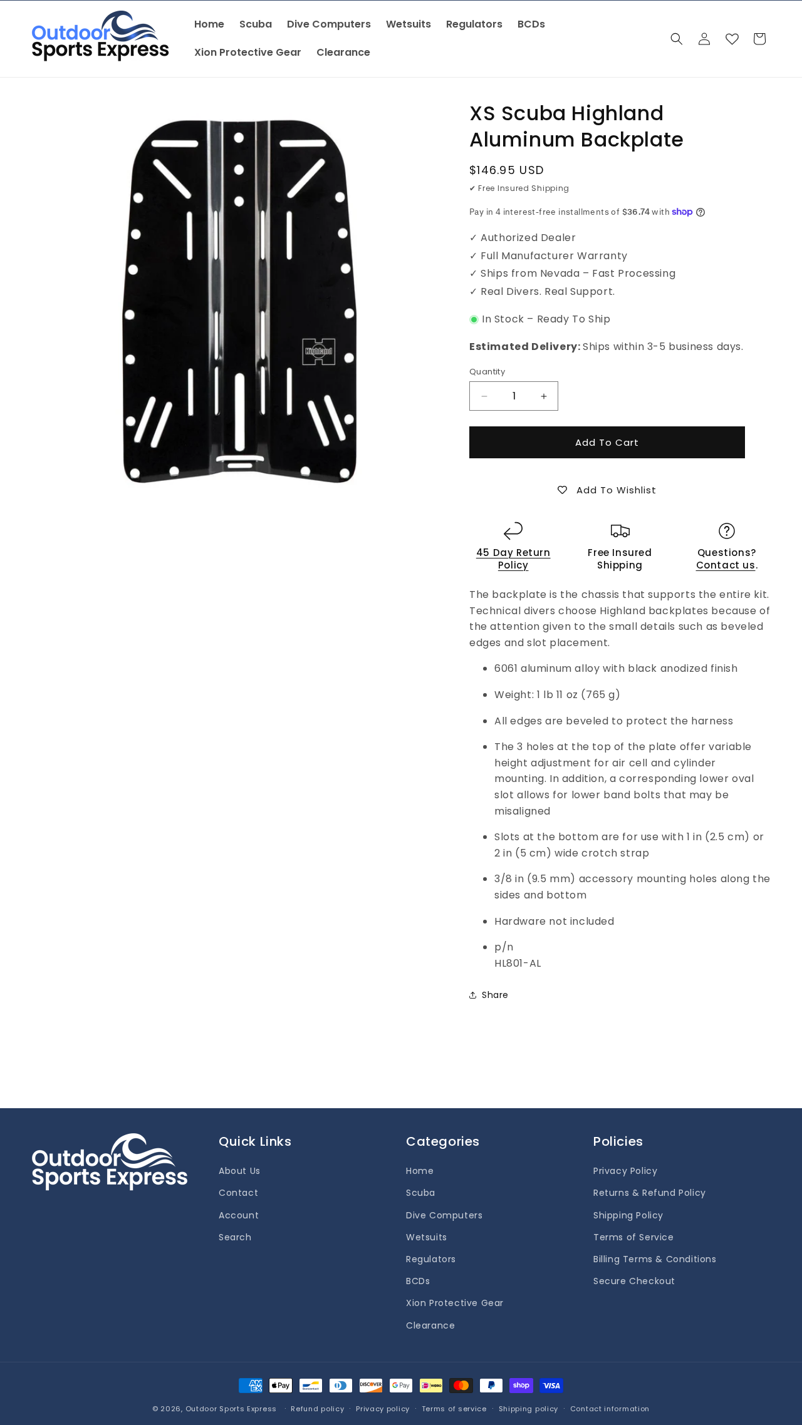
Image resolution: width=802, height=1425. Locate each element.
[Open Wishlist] (732, 39)
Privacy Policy (625, 1171)
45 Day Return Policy (513, 559)
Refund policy (317, 1409)
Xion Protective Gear (455, 1303)
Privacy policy (383, 1409)
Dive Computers (444, 1215)
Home (420, 1171)
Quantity (487, 372)
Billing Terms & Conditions (655, 1259)
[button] (676, 39)
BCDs (418, 1281)
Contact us (726, 565)
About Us (240, 1171)
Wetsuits (426, 1237)
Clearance (430, 1325)
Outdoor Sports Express (232, 1409)
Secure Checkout (634, 1281)
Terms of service (454, 1409)
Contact (238, 1192)
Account (239, 1215)
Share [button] (495, 995)
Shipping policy (529, 1409)
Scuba (420, 1192)
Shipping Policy (628, 1215)
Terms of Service (633, 1237)
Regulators (431, 1259)
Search (235, 1237)
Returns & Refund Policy (649, 1192)
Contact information (610, 1409)
